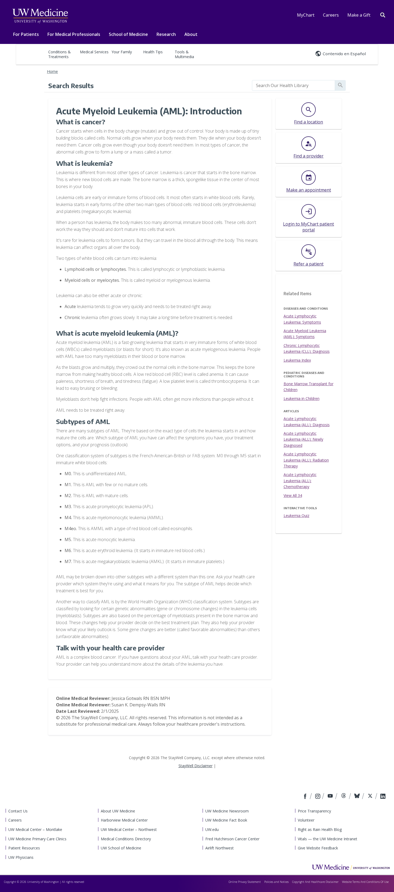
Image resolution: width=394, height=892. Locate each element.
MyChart (305, 15)
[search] (293, 85)
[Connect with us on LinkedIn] (382, 796)
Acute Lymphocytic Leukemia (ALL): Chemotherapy (300, 480)
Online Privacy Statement (245, 882)
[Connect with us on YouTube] (330, 796)
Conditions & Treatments (59, 54)
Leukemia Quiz (296, 515)
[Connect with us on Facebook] (306, 796)
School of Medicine (128, 34)
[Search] (382, 14)
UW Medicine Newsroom (227, 811)
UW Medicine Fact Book (226, 820)
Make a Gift (358, 15)
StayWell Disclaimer (196, 765)
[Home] (351, 867)
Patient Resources (24, 847)
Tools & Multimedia (184, 54)
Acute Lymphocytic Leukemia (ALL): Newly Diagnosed (303, 439)
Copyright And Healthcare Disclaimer (315, 882)
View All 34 (293, 495)
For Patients (26, 34)
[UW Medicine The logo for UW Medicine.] (40, 16)
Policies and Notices (276, 882)
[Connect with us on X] (370, 796)
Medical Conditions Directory (126, 838)
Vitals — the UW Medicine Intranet (327, 838)
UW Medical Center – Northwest (129, 829)
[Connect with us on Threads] (344, 796)
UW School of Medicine (121, 847)
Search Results (71, 85)
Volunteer (306, 820)
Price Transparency (314, 811)
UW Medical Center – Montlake (35, 829)
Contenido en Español (344, 53)
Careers (331, 15)
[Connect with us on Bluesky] (357, 796)
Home (52, 71)
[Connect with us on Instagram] (318, 796)
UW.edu (212, 829)
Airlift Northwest (219, 847)
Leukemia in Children (301, 398)
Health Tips (153, 51)
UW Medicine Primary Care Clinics (37, 838)
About (191, 34)
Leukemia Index (297, 360)
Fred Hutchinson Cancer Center (232, 838)
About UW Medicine (118, 811)
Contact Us (18, 811)
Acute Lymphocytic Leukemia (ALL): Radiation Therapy (306, 460)
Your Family (121, 51)
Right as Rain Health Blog (320, 829)
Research (166, 34)
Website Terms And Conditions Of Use (365, 882)
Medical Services (94, 51)
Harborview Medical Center (124, 820)
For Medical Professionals (73, 34)
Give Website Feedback (318, 847)
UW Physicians (21, 857)
